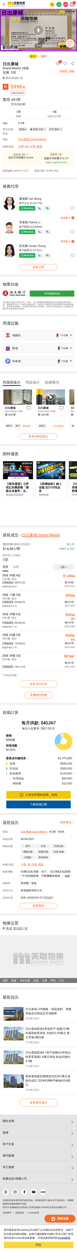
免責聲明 (7, 1212)
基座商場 (43, 857)
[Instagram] (15, 1192)
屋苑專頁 (65, 822)
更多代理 (38, 267)
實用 (6, 99)
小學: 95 (23, 146)
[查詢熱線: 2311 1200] (52, 4)
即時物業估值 (52, 293)
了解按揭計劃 (38, 804)
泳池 (43, 846)
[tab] (11, 382)
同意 (38, 1245)
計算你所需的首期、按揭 (41, 794)
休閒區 (27, 857)
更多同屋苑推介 (38, 436)
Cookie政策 (64, 1237)
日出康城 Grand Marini (32, 139)
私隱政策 (19, 1212)
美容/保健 (59, 851)
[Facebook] (24, 1192)
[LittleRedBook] (43, 1192)
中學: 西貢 (36, 146)
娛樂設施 (43, 851)
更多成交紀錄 (38, 684)
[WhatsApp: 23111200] (58, 4)
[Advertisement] (38, 512)
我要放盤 (63, 1218)
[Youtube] (34, 1192)
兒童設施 (58, 846)
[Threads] (6, 1192)
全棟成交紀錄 (38, 695)
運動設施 (27, 851)
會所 (27, 846)
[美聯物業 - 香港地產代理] (16, 4)
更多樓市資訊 (38, 1102)
